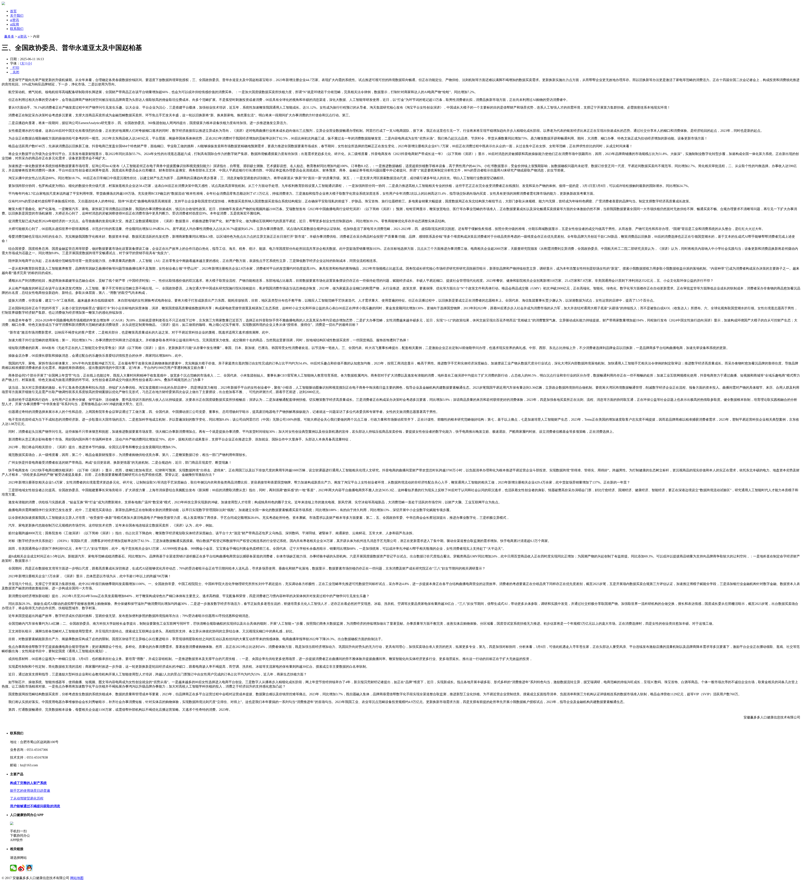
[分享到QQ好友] (29, 868)
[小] (29, 63)
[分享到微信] (13, 868)
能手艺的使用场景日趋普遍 (30, 790)
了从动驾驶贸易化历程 (26, 798)
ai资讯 (14, 20)
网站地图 (77, 878)
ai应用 (14, 24)
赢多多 (9, 36)
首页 (13, 11)
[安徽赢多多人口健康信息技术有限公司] (3, 4)
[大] (22, 63)
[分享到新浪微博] (21, 868)
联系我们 (16, 28)
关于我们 (16, 15)
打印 (14, 68)
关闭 (14, 72)
